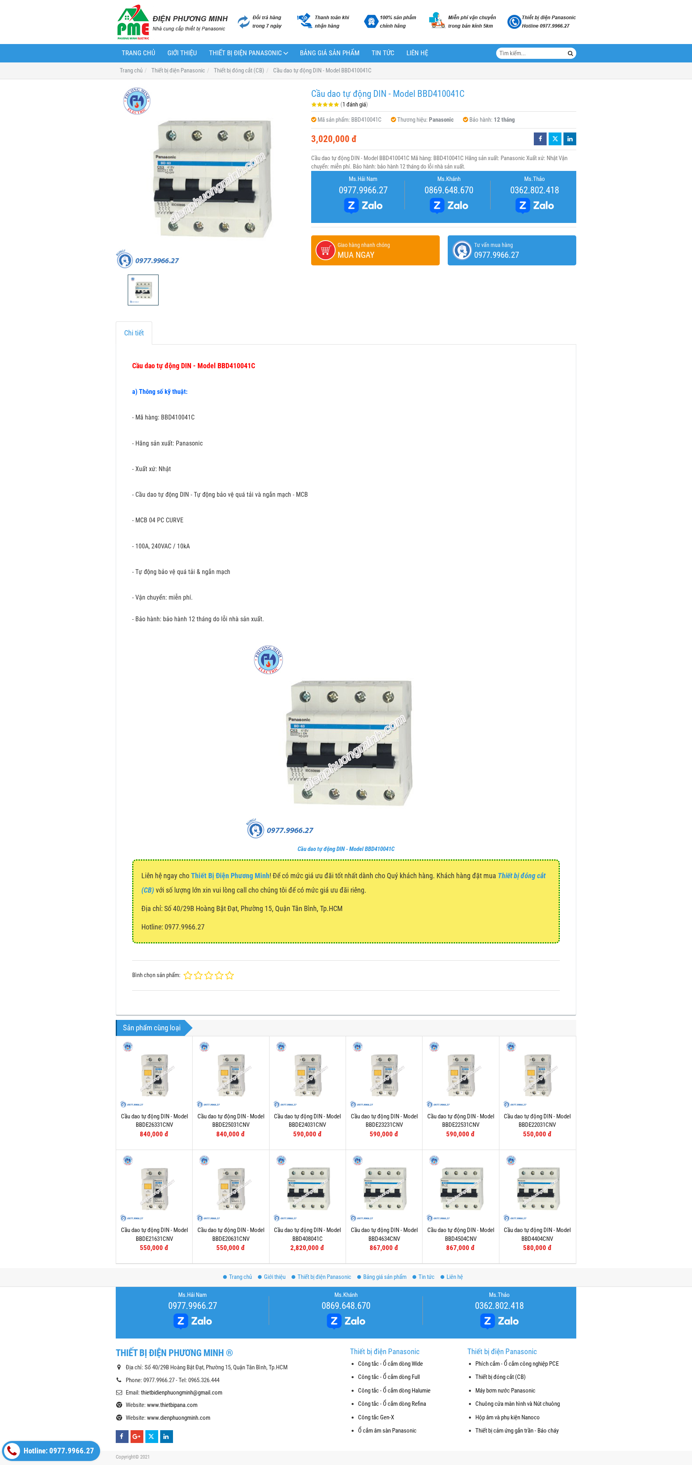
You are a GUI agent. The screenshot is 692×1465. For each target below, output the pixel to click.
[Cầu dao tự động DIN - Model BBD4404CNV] (537, 1188)
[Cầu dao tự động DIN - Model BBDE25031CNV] (231, 1074)
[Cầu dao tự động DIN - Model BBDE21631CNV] (154, 1188)
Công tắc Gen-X (376, 1417)
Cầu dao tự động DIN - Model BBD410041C (346, 849)
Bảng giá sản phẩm (330, 53)
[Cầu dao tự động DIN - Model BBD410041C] (209, 177)
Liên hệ (417, 53)
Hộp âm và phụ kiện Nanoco (507, 1417)
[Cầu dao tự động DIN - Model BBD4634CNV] (384, 1188)
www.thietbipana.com (172, 1405)
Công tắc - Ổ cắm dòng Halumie (394, 1390)
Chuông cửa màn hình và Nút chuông (517, 1403)
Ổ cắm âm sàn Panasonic (387, 1430)
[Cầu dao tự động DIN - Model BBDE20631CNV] (231, 1188)
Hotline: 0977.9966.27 (58, 1451)
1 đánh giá (354, 104)
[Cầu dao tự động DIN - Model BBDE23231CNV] (384, 1074)
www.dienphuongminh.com (178, 1417)
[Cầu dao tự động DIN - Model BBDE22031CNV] (537, 1074)
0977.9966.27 (363, 190)
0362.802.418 (534, 190)
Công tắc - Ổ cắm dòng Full (389, 1377)
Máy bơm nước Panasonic (505, 1390)
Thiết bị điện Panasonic (245, 53)
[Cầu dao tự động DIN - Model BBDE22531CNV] (460, 1074)
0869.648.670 (448, 190)
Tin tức (383, 53)
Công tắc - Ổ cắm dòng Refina (392, 1403)
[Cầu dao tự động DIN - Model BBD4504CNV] (460, 1188)
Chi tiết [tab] (134, 333)
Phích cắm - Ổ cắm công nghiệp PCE (517, 1363)
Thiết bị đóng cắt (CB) (500, 1377)
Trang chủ (138, 53)
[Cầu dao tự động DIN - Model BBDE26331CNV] (154, 1074)
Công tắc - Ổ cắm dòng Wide (390, 1363)
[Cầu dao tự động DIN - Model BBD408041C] (308, 1188)
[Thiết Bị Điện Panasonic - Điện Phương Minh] (172, 22)
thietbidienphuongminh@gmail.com (181, 1392)
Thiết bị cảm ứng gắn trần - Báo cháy (517, 1430)
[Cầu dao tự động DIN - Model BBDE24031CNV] (308, 1074)
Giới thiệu (182, 53)
